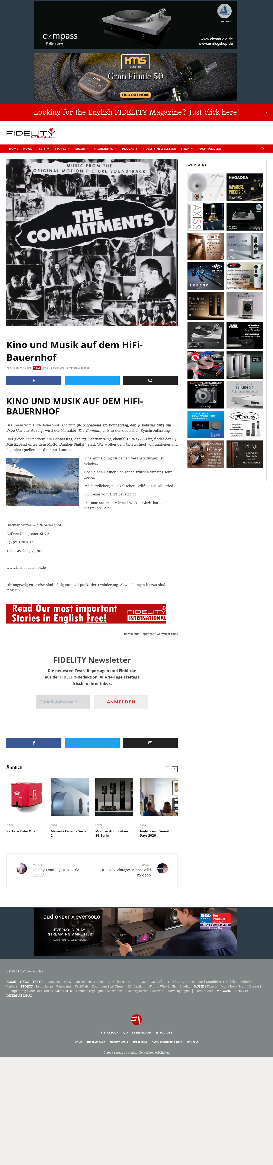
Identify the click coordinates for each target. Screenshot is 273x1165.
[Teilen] (33, 380)
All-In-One (166, 981)
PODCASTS (130, 149)
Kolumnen (99, 986)
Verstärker (117, 981)
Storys (60, 149)
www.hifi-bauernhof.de (26, 568)
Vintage (11, 986)
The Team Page (96, 1042)
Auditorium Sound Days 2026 (154, 833)
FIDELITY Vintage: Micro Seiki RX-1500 (125, 870)
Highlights (103, 149)
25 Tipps (116, 986)
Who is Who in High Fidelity (169, 986)
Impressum (140, 1042)
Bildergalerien (138, 991)
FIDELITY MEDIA (119, 1042)
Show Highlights (178, 991)
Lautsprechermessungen (87, 981)
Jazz (224, 986)
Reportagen (44, 986)
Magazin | (225, 991)
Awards (157, 991)
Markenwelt (116, 991)
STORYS (26, 986)
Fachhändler (209, 149)
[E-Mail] (150, 380)
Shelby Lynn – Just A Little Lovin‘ (56, 870)
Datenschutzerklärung (167, 1042)
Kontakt (192, 1042)
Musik (80, 149)
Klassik (212, 986)
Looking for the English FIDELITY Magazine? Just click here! (136, 112)
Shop (185, 149)
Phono (132, 981)
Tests (41, 149)
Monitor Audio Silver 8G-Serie (112, 833)
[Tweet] (92, 380)
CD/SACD (148, 981)
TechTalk (82, 986)
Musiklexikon (39, 991)
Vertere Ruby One (20, 831)
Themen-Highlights (89, 991)
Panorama (63, 986)
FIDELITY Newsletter (159, 149)
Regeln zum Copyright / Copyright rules (151, 633)
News (27, 149)
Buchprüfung (16, 991)
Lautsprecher (56, 981)
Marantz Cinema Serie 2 (68, 833)
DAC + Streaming (190, 981)
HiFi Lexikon (135, 986)
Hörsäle (253, 986)
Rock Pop (237, 986)
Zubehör (246, 981)
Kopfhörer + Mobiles (221, 981)
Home (13, 149)
